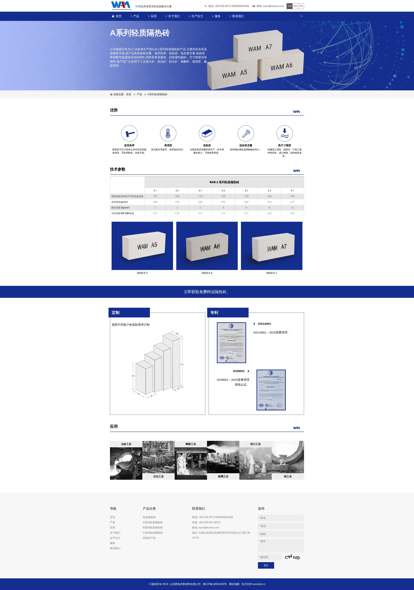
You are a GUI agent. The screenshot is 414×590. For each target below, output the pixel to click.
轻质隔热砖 (149, 517)
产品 (112, 522)
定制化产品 (149, 538)
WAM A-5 (142, 273)
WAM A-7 (271, 273)
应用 (112, 527)
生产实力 (115, 538)
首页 (112, 517)
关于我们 (115, 532)
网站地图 (234, 584)
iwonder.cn (259, 584)
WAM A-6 (207, 273)
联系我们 (115, 548)
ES (301, 6)
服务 (112, 543)
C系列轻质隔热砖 (153, 532)
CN (290, 6)
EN (295, 6)
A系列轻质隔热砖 (153, 522)
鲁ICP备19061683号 (215, 584)
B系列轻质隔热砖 (153, 527)
